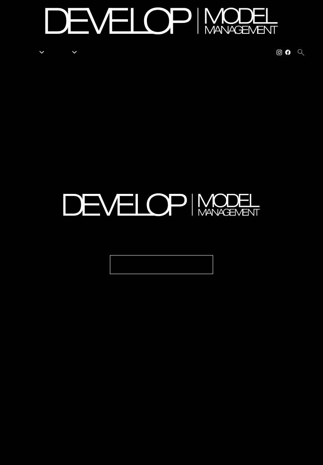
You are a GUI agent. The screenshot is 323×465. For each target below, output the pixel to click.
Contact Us (256, 52)
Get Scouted (190, 52)
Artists (94, 52)
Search (118, 52)
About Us (224, 52)
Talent (65, 52)
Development (151, 52)
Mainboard (253, 453)
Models (31, 52)
